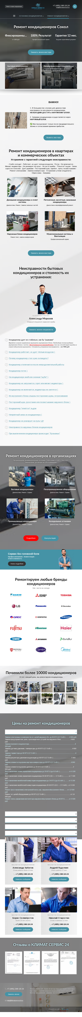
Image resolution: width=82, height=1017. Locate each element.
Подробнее (31, 538)
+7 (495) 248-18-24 (24, 874)
